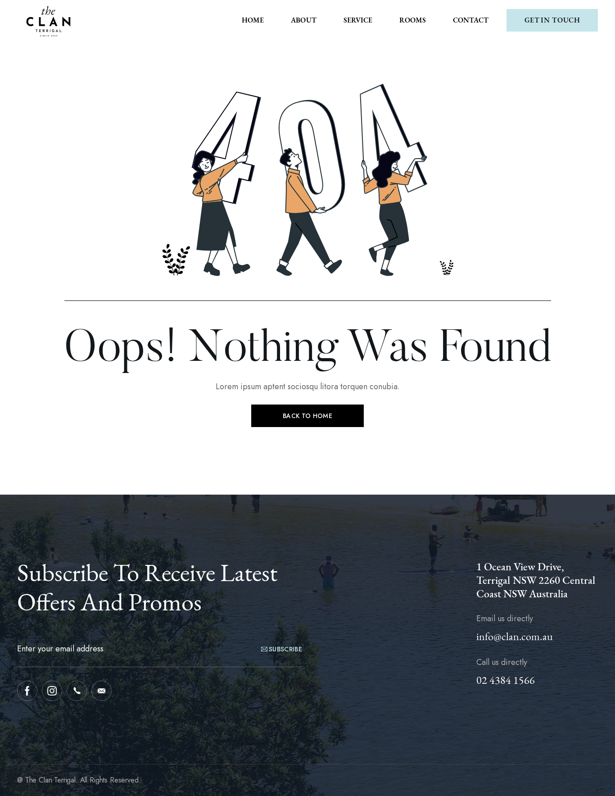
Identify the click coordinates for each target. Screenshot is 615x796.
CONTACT (470, 20)
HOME (253, 20)
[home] (48, 20)
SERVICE (358, 20)
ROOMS (412, 20)
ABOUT (304, 20)
